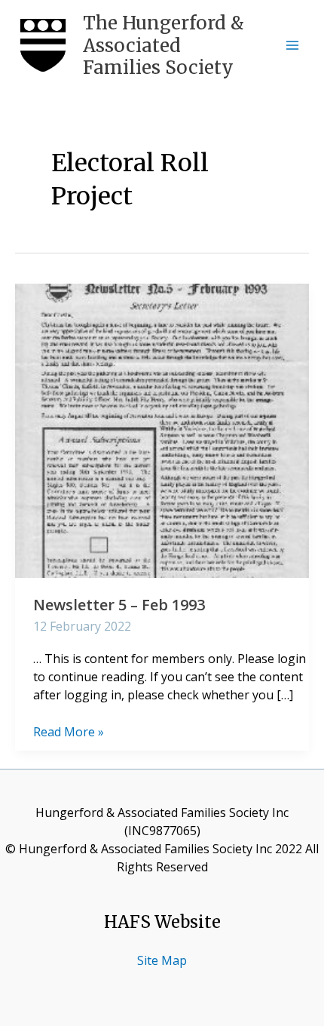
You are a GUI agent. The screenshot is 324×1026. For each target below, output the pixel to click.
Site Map (162, 960)
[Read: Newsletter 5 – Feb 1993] (162, 429)
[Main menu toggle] (292, 45)
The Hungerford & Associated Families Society (163, 45)
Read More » (68, 732)
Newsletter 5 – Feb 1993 (119, 604)
